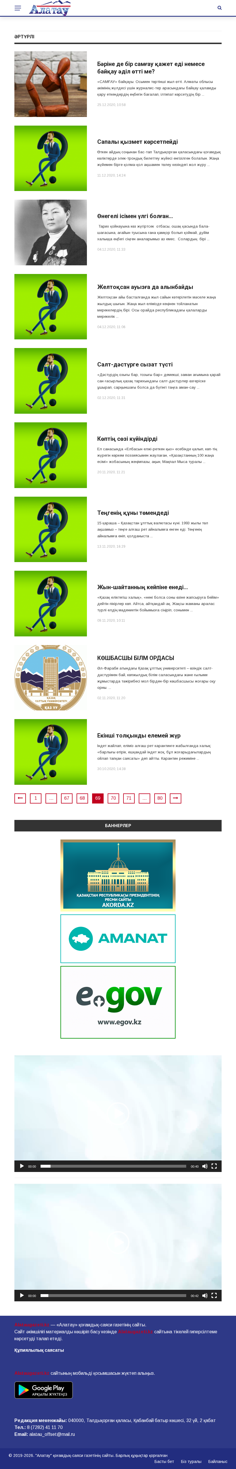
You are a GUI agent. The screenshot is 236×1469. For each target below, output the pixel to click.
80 (160, 798)
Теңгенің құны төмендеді (133, 512)
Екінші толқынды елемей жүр (138, 735)
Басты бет (164, 1461)
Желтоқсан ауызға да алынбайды (145, 286)
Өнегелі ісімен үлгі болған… (135, 216)
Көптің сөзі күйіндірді (127, 438)
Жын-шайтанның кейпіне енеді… (142, 587)
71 (129, 798)
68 (82, 798)
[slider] (113, 1166)
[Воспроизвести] (22, 1166)
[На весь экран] (214, 1166)
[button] (118, 1113)
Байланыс (217, 1461)
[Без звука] (205, 1166)
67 (66, 798)
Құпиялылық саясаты (39, 1350)
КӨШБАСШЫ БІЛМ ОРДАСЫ (135, 658)
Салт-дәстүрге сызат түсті (135, 364)
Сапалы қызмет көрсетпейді (137, 141)
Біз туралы (191, 1461)
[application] (118, 1113)
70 (113, 798)
